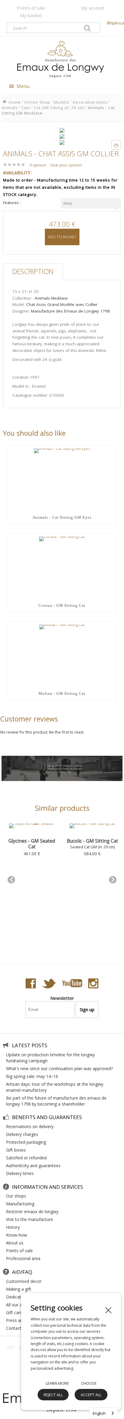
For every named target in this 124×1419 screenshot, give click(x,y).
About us (14, 1243)
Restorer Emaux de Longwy (32, 1211)
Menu (22, 86)
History (13, 1227)
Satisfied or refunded (26, 1158)
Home (15, 102)
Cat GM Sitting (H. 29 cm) (59, 107)
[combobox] (91, 203)
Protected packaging (26, 1142)
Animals (10, 107)
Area (115, 23)
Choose (89, 1383)
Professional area (23, 1258)
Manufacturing (20, 1204)
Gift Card (14, 1312)
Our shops (16, 1196)
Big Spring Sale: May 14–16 (32, 1076)
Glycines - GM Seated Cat (31, 844)
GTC (10, 1347)
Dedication (16, 1297)
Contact (13, 1328)
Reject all (53, 1394)
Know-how (16, 1235)
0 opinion (37, 165)
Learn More (57, 1383)
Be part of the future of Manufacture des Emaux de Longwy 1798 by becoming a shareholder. (56, 1101)
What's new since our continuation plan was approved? (59, 1068)
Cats (25, 107)
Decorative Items (90, 102)
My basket (31, 15)
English (99, 1413)
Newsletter (62, 998)
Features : (12, 202)
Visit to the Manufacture (29, 1219)
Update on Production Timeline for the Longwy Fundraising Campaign (50, 1057)
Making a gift (18, 1289)
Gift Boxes (16, 1150)
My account (93, 8)
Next (112, 879)
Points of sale (31, 8)
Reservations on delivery (30, 1126)
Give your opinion (66, 165)
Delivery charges (22, 1134)
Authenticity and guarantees (33, 1165)
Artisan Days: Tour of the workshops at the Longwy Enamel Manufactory (54, 1087)
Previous (11, 879)
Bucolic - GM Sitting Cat (92, 841)
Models (61, 102)
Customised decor (24, 1281)
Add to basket (62, 237)
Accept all (91, 1394)
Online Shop (37, 102)
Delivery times (20, 1173)
